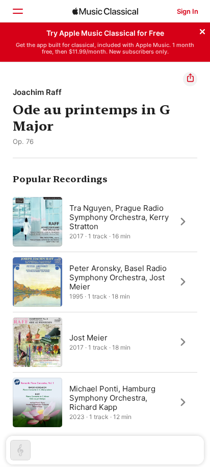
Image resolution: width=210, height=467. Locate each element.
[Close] (202, 30)
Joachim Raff (37, 92)
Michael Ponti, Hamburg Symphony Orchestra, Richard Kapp (112, 397)
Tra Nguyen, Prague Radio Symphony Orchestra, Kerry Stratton (119, 217)
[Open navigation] (17, 11)
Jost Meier (88, 337)
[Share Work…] (190, 79)
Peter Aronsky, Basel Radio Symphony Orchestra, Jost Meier (118, 277)
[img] (105, 11)
